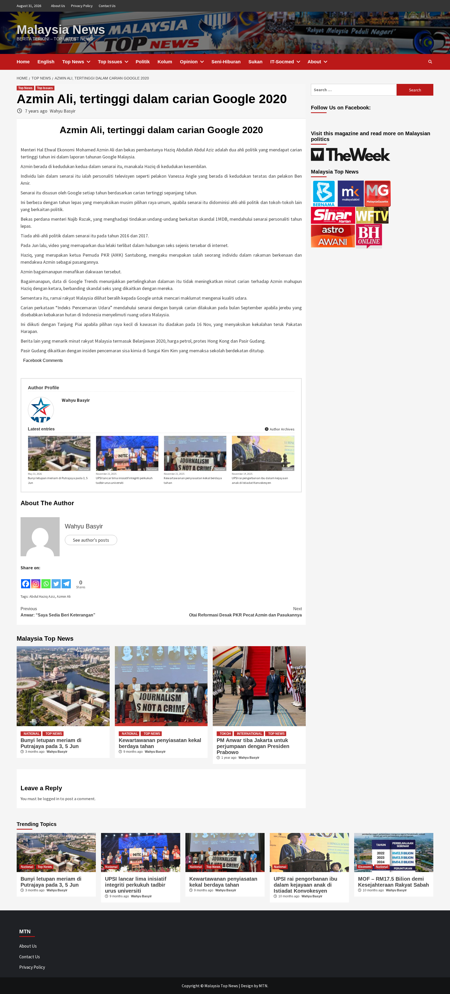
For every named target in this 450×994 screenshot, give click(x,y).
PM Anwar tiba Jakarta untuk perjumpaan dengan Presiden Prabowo (253, 746)
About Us (58, 5)
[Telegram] (66, 580)
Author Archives (282, 429)
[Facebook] (25, 580)
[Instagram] (35, 580)
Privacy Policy (82, 5)
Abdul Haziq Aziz (42, 596)
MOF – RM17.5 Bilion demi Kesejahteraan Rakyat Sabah (393, 882)
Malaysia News (61, 29)
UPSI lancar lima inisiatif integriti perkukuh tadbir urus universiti (124, 480)
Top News (73, 61)
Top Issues (110, 61)
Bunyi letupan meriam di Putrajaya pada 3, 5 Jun (58, 480)
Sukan (255, 61)
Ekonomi (364, 867)
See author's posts (91, 540)
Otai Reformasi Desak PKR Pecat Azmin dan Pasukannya (245, 612)
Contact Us (107, 5)
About (314, 61)
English (46, 61)
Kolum (165, 61)
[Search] (430, 62)
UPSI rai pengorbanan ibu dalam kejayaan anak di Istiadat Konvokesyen (260, 480)
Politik (143, 61)
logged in (51, 798)
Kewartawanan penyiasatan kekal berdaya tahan (193, 480)
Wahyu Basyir (63, 111)
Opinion (189, 61)
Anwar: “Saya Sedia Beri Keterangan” (58, 612)
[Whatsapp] (46, 580)
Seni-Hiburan (226, 61)
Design (247, 985)
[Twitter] (56, 580)
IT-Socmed (282, 61)
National (84, 469)
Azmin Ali (64, 596)
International (249, 734)
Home (23, 61)
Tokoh (225, 734)
